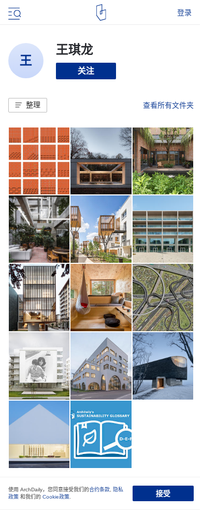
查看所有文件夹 (168, 105)
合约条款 (99, 489)
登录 (184, 12)
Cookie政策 (55, 497)
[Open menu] (13, 12)
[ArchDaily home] (101, 12)
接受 (163, 493)
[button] (27, 105)
